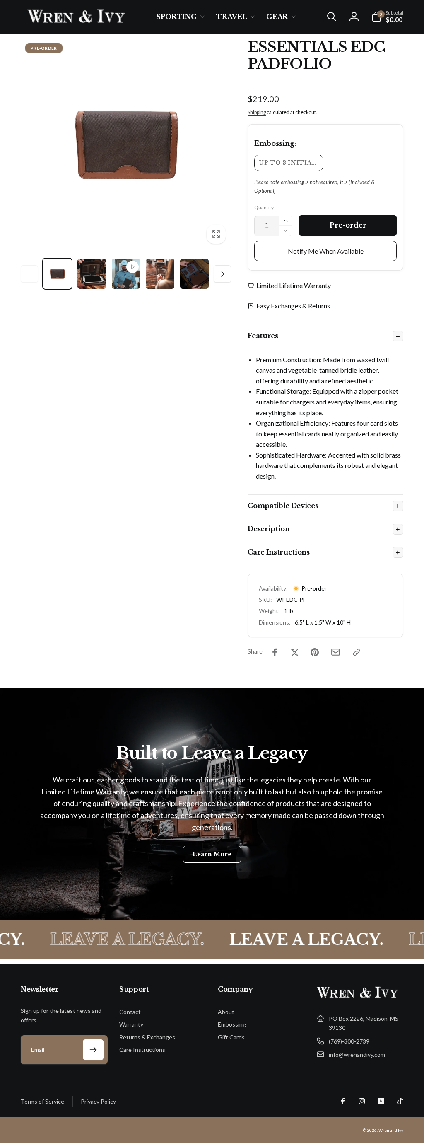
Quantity (264, 207)
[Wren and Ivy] (357, 998)
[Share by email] (335, 652)
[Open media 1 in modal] (126, 144)
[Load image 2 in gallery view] (91, 274)
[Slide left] (29, 274)
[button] (179, 16)
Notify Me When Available (326, 251)
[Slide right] (222, 274)
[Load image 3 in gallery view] (160, 274)
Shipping (257, 112)
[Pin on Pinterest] (315, 652)
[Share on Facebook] (275, 652)
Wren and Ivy (390, 1130)
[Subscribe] (93, 1049)
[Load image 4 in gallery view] (194, 274)
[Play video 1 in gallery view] (126, 274)
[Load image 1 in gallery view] (57, 274)
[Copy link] (356, 652)
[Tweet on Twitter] (295, 652)
